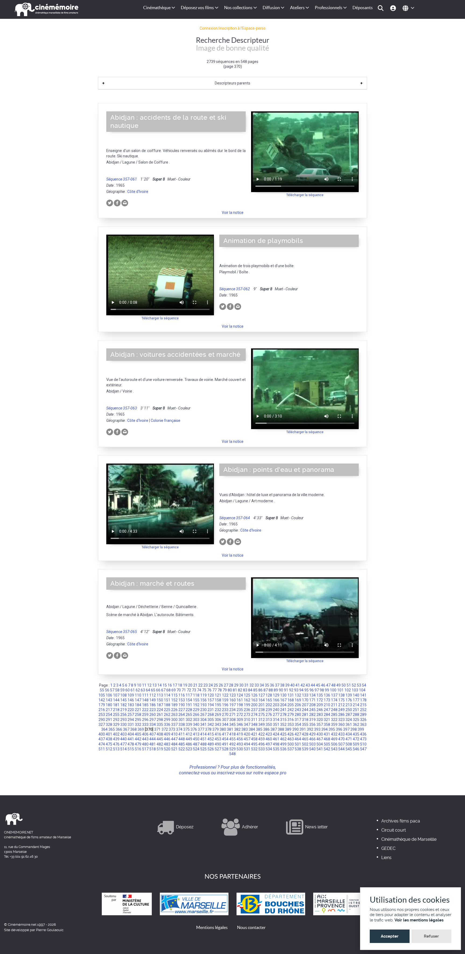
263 (174, 714)
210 (327, 705)
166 (276, 700)
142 (101, 700)
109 (131, 695)
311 (254, 720)
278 (283, 714)
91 (286, 690)
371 (157, 729)
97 (317, 690)
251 (356, 710)
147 (138, 700)
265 (189, 714)
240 (276, 710)
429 (312, 734)
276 (269, 714)
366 (119, 729)
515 (131, 749)
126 (254, 695)
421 (254, 734)
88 (271, 690)
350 (269, 724)
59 (122, 690)
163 (254, 700)
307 (225, 720)
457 (247, 739)
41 (297, 685)
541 (319, 749)
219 (123, 710)
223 (152, 710)
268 (210, 714)
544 (341, 749)
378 (208, 729)
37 (277, 685)
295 (138, 720)
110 (138, 695)
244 (305, 710)
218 (116, 710)
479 (138, 744)
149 (152, 700)
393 (317, 729)
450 (196, 739)
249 (341, 710)
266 (196, 714)
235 (240, 710)
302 (189, 720)
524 (196, 749)
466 (312, 739)
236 (247, 710)
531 (247, 749)
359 (334, 724)
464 (298, 739)
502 (305, 744)
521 (174, 749)
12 (149, 685)
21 (195, 685)
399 (361, 729)
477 (123, 744)
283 (319, 714)
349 (261, 724)
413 (196, 734)
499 (283, 744)
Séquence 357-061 (121, 179)
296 (145, 720)
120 (210, 695)
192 (196, 705)
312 (261, 720)
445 (160, 739)
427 (298, 734)
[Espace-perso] (393, 7)
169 (298, 700)
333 (145, 724)
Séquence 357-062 (234, 289)
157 (210, 700)
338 (181, 724)
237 (254, 710)
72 (189, 690)
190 (181, 705)
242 (290, 710)
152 (174, 700)
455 (232, 739)
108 (123, 695)
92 (291, 690)
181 (116, 705)
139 (349, 695)
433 (341, 734)
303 (196, 720)
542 (327, 749)
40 (292, 685)
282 (312, 714)
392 (310, 729)
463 (290, 739)
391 (303, 729)
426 (290, 734)
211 (334, 705)
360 (341, 724)
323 (341, 720)
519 (160, 749)
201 (261, 705)
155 (196, 700)
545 (349, 749)
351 (276, 724)
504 (319, 744)
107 (116, 695)
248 (334, 710)
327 (101, 724)
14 (159, 685)
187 (160, 705)
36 (272, 685)
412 (189, 734)
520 (167, 749)
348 (254, 724)
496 (261, 744)
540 (312, 749)
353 (290, 724)
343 (218, 724)
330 (123, 724)
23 (205, 685)
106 (109, 695)
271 (232, 714)
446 (167, 739)
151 (167, 700)
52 (354, 685)
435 (356, 734)
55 (102, 690)
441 (131, 739)
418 (232, 734)
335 (160, 724)
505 (327, 744)
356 (312, 724)
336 (167, 724)
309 (240, 720)
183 (131, 705)
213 (349, 705)
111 (145, 695)
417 (225, 734)
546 (356, 749)
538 (298, 749)
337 (174, 724)
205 (290, 705)
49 (338, 685)
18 (180, 685)
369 (141, 729)
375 (186, 729)
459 (261, 739)
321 (327, 720)
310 (247, 720)
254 (109, 714)
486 (189, 744)
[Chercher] (381, 7)
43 (308, 685)
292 (116, 720)
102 (347, 690)
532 (254, 749)
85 (255, 690)
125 (247, 695)
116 (181, 695)
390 (295, 729)
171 (312, 700)
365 (111, 729)
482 (160, 744)
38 (282, 685)
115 (174, 695)
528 (225, 749)
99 (327, 690)
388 (281, 729)
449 (189, 739)
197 (232, 705)
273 (247, 714)
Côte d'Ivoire (137, 191)
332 (138, 724)
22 (200, 685)
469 (334, 739)
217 (109, 710)
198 (240, 705)
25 (216, 685)
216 (101, 710)
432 (334, 734)
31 (246, 685)
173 (327, 700)
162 (247, 700)
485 (181, 744)
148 (145, 700)
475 (109, 744)
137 (334, 695)
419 (240, 734)
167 (283, 700)
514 (123, 749)
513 (116, 749)
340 (196, 724)
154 (189, 700)
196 (225, 705)
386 (266, 729)
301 (181, 720)
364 (104, 729)
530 (240, 749)
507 (341, 744)
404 (131, 734)
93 (296, 690)
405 (138, 734)
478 (131, 744)
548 (232, 754)
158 (218, 700)
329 (116, 724)
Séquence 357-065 (121, 632)
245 (312, 710)
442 (138, 739)
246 (319, 710)
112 (152, 695)
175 (341, 700)
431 (327, 734)
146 (131, 700)
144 (116, 700)
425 (283, 734)
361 (349, 724)
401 (109, 734)
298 (160, 720)
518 (152, 749)
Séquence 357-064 (234, 518)
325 (356, 720)
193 (203, 705)
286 (341, 714)
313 (269, 720)
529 (232, 749)
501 (298, 744)
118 (196, 695)
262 (167, 714)
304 (203, 720)
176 (349, 700)
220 (131, 710)
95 (306, 690)
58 (117, 690)
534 (269, 749)
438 (109, 739)
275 (261, 714)
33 (257, 685)
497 (269, 744)
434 (349, 734)
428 (305, 734)
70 (179, 690)
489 (210, 744)
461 (276, 739)
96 (311, 690)
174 (334, 700)
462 (283, 739)
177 (356, 700)
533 (261, 749)
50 (343, 685)
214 (356, 705)
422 (261, 734)
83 (245, 690)
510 (363, 744)
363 (363, 724)
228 (189, 710)
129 (276, 695)
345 (232, 724)
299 (167, 720)
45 (318, 685)
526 (210, 749)
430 (319, 734)
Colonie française (165, 420)
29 (236, 685)
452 (210, 739)
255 (116, 714)
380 (223, 729)
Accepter (390, 936)
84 (250, 690)
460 (269, 739)
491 (225, 744)
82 (240, 690)
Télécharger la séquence (304, 195)
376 (194, 729)
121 (218, 695)
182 (123, 705)
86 (260, 690)
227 (181, 710)
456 (240, 739)
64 (148, 690)
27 (226, 685)
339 (189, 724)
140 (356, 695)
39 (287, 685)
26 (221, 685)
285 (334, 714)
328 (109, 724)
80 (230, 690)
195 (218, 705)
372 (164, 729)
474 (101, 744)
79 (225, 690)
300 (174, 720)
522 (181, 749)
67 (163, 690)
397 (346, 729)
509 (356, 744)
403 (123, 734)
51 (349, 685)
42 (303, 685)
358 (327, 724)
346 (240, 724)
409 (167, 734)
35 (267, 685)
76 (209, 690)
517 (145, 749)
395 (332, 729)
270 (225, 714)
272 (240, 714)
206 (298, 705)
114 (167, 695)
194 (210, 705)
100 (333, 690)
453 (218, 739)
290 (101, 720)
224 (160, 710)
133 (305, 695)
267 (203, 714)
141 (363, 695)
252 (363, 710)
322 (334, 720)
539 (305, 749)
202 (269, 705)
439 (116, 739)
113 (160, 695)
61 (133, 690)
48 (333, 685)
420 (247, 734)
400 (101, 734)
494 (247, 744)
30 (241, 685)
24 (211, 685)
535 (276, 749)
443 (145, 739)
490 (218, 744)
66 (158, 690)
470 (341, 739)
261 (160, 714)
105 (101, 695)
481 (152, 744)
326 (363, 720)
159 (225, 700)
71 (184, 690)
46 (323, 685)
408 (160, 734)
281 (305, 714)
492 (232, 744)
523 (189, 749)
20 (190, 685)
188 (167, 705)
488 (203, 744)
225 (167, 710)
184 (138, 705)
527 (218, 749)
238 (261, 710)
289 (363, 714)
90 (281, 690)
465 (305, 739)
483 (167, 744)
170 (305, 700)
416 (218, 734)
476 (116, 744)
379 (215, 729)
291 (109, 720)
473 (363, 739)
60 (127, 690)
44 (313, 685)
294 (131, 720)
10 (139, 685)
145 (123, 700)
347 (247, 724)
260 (152, 714)
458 (254, 739)
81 (235, 690)
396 (339, 729)
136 (327, 695)
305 (210, 720)
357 (319, 724)
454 (225, 739)
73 (194, 690)
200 (254, 705)
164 (261, 700)
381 (230, 729)
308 (232, 720)
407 (152, 734)
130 (283, 695)
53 (359, 685)
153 (181, 700)
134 (312, 695)
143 (109, 700)
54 (364, 685)
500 (290, 744)
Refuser (431, 936)
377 (201, 729)
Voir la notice (233, 212)
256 (123, 714)
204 (283, 705)
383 (244, 729)
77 (214, 690)
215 (363, 705)
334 (152, 724)
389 (288, 729)
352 (283, 724)
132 (298, 695)
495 (254, 744)
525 (203, 749)
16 (170, 685)
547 (363, 749)
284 (327, 714)
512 (109, 749)
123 (232, 695)
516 (138, 749)
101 (340, 690)
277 (276, 714)
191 (189, 705)
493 (240, 744)
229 (196, 710)
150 (160, 700)
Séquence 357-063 (121, 408)
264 (181, 714)
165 (269, 700)
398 (353, 729)
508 (349, 744)
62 (138, 690)
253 (101, 714)
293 (123, 720)
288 (356, 714)
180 (109, 705)
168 (290, 700)
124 (240, 695)
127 (261, 695)
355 (305, 724)
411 (181, 734)
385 (259, 729)
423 (269, 734)
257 (131, 714)
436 (363, 734)
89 (276, 690)
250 (349, 710)
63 (143, 690)
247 (327, 710)
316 (290, 720)
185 (145, 705)
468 (327, 739)
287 (349, 714)
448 (181, 739)
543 (334, 749)
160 (232, 700)
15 (165, 685)
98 (322, 690)
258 (138, 714)
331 (131, 724)
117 (189, 695)
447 (174, 739)
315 (283, 720)
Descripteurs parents (232, 83)
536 (283, 749)
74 (199, 690)
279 (290, 714)
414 (203, 734)
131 (290, 695)
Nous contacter (251, 927)
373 (172, 729)
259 (145, 714)
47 (328, 685)
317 (298, 720)
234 (232, 710)
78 (219, 690)
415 (210, 734)
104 (362, 690)
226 (174, 710)
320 (319, 720)
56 (107, 690)
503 (312, 744)
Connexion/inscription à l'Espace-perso (233, 28)
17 (175, 685)
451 (203, 739)
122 (225, 695)
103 (355, 690)
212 (341, 705)
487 (196, 744)
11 (144, 685)
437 (101, 739)
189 (174, 705)
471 (349, 739)
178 (363, 700)
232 (218, 710)
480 (145, 744)
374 (179, 729)
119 (203, 695)
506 (334, 744)
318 (305, 720)
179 (101, 705)
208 (312, 705)
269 (218, 714)
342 (210, 724)
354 (298, 724)
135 (319, 695)
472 (356, 739)
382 (237, 729)
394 (324, 729)
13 (154, 685)
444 (152, 739)
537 (290, 749)
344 (225, 724)
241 (283, 710)
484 (174, 744)
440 (123, 739)
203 (276, 705)
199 (247, 705)
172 (319, 700)
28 (231, 685)
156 (203, 700)
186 (152, 705)
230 (203, 710)
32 (251, 685)
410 (174, 734)
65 (153, 690)
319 (312, 720)
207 (305, 705)
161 (240, 700)
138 (341, 695)
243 (298, 710)
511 (101, 749)
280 (298, 714)
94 (301, 690)
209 (319, 705)
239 (269, 710)
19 (185, 685)
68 (168, 690)
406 (145, 734)
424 (276, 734)
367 (126, 729)
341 (203, 724)
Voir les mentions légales (418, 920)
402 (116, 734)
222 (145, 710)
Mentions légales (212, 927)
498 (276, 744)
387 (273, 729)
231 (210, 710)
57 (112, 690)
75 (204, 690)
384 (252, 729)
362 (356, 724)
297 (152, 720)
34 (262, 685)
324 (349, 720)
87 (265, 690)
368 (133, 729)
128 (269, 695)
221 (138, 710)
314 (276, 720)
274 (254, 714)
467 (319, 739)
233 (225, 710)
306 (218, 720)
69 (173, 690)
